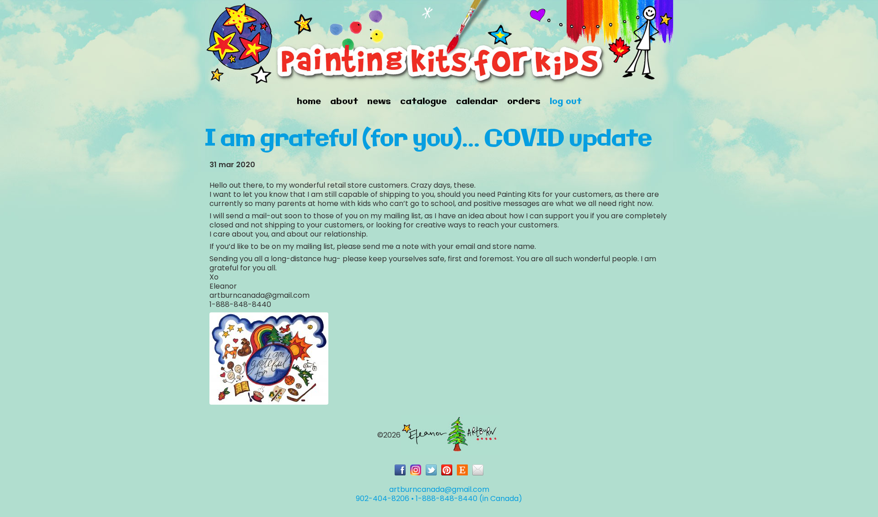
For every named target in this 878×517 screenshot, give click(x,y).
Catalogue (423, 101)
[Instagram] (415, 469)
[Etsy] (462, 469)
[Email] (477, 469)
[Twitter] (431, 469)
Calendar (477, 101)
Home (309, 101)
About (344, 101)
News (379, 101)
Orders (524, 101)
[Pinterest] (446, 469)
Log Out (566, 101)
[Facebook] (400, 469)
